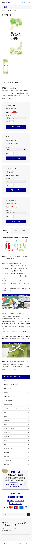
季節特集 (6, 392)
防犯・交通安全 (8, 404)
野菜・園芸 (6, 456)
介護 (5, 380)
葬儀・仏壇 (6, 436)
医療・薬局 (6, 464)
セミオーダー (25, 230)
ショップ (6, 444)
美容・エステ (7, 440)
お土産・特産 (7, 432)
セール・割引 (7, 396)
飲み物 (5, 424)
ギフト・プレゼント (9, 428)
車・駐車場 (6, 452)
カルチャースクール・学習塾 (11, 384)
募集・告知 (6, 420)
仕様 (16, 230)
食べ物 (5, 416)
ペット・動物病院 (8, 400)
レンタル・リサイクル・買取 (11, 408)
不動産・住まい (8, 448)
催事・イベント (8, 388)
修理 (5, 412)
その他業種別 (7, 460)
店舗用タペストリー (7, 231)
